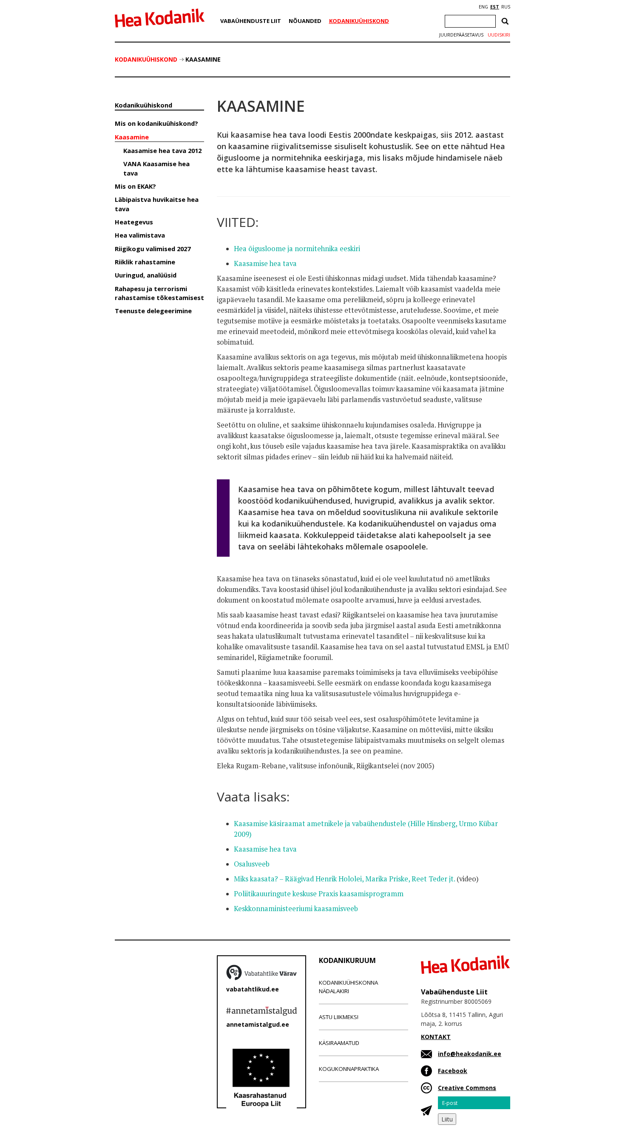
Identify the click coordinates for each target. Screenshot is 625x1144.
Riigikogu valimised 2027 (152, 248)
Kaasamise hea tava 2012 (162, 150)
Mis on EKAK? (135, 186)
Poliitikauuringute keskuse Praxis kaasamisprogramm (318, 893)
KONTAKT (436, 1037)
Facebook (452, 1071)
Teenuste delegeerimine (153, 310)
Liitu (447, 1119)
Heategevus (134, 222)
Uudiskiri (499, 35)
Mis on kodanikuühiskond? (156, 123)
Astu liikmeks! (338, 1017)
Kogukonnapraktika (349, 1069)
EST (494, 7)
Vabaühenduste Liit (250, 21)
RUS (505, 7)
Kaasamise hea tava (265, 263)
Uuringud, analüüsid (145, 275)
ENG (483, 7)
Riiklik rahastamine (145, 262)
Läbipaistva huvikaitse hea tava (157, 203)
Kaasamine (203, 59)
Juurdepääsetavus (461, 35)
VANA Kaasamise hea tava (156, 168)
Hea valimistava (140, 235)
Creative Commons (467, 1088)
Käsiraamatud (339, 1043)
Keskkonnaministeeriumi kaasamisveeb (296, 908)
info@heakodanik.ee (469, 1054)
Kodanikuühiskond (359, 21)
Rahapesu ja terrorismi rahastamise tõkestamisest (159, 293)
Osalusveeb (252, 864)
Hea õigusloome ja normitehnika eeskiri (297, 248)
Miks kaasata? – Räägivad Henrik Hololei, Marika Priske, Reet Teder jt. (345, 878)
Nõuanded (305, 21)
